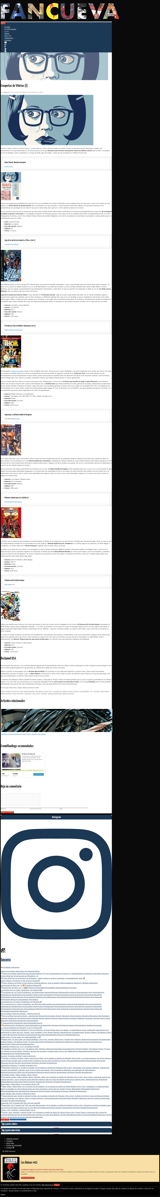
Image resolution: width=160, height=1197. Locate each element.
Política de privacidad (14, 1145)
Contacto (9, 1141)
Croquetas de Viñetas (60, 691)
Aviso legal (10, 1143)
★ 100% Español (10, 29)
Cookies (9, 1147)
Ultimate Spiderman (55, 693)
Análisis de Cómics (12, 691)
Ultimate (44, 693)
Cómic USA (48, 691)
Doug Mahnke (14, 244)
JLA (91, 691)
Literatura (7, 40)
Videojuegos (8, 38)
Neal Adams (8, 584)
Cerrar (3, 1194)
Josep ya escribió (17, 371)
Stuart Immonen (17, 693)
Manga (6, 34)
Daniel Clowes (9, 166)
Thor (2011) (36, 693)
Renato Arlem (16, 418)
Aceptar (57, 1185)
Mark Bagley (18, 501)
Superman (27, 693)
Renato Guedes (6, 693)
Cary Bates (39, 691)
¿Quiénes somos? (12, 1139)
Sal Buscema (19, 330)
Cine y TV (7, 36)
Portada (7, 27)
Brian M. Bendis (9, 501)
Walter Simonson (10, 330)
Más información (47, 1185)
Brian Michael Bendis (27, 691)
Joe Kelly (7, 244)
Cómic (6, 31)
